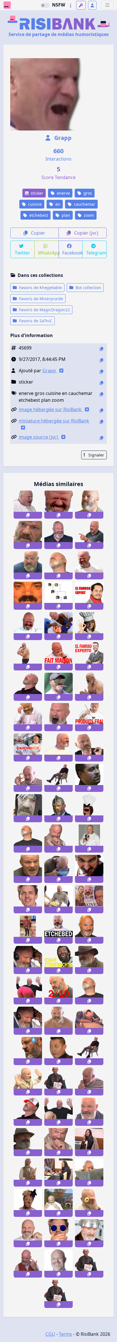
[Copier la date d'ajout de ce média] (101, 360)
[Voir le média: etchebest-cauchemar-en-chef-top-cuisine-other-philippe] (58, 747)
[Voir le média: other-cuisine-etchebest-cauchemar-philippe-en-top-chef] (58, 1021)
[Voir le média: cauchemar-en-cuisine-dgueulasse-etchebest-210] (58, 990)
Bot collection (87, 287)
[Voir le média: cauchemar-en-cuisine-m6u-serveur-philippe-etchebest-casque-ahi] (28, 960)
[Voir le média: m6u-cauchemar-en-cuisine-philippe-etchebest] (28, 990)
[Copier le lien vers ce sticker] (28, 515)
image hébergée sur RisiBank (51, 409)
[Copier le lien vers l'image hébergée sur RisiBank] (101, 410)
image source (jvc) (39, 437)
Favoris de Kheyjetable (40, 287)
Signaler (95, 455)
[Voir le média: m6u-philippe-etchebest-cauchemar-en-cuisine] (58, 838)
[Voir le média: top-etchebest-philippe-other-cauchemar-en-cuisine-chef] (28, 869)
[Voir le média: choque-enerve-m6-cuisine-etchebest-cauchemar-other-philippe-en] (89, 505)
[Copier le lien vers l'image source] (101, 438)
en (57, 204)
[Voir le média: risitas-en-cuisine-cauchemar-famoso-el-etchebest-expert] (89, 596)
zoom (88, 215)
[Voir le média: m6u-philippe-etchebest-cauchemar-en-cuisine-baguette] (28, 1081)
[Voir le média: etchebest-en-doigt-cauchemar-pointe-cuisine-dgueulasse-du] (89, 535)
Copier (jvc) (85, 233)
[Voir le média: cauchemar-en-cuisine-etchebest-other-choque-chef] (58, 899)
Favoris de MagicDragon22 (44, 309)
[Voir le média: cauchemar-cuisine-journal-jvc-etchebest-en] (89, 1172)
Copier (37, 233)
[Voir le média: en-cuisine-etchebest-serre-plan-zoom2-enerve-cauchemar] (28, 505)
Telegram (96, 253)
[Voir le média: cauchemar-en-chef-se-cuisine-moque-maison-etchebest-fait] (89, 717)
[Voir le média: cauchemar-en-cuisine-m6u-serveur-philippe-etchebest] (89, 1112)
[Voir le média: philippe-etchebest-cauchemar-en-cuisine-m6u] (28, 1264)
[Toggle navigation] (107, 5)
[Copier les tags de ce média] (101, 394)
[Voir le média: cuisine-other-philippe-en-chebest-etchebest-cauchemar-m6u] (28, 747)
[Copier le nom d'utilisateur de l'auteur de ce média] (101, 371)
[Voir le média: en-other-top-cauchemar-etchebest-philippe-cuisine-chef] (89, 565)
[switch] (45, 5)
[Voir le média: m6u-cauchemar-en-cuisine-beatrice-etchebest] (58, 1203)
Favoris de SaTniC (35, 320)
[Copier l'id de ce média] (101, 348)
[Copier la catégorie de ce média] (101, 382)
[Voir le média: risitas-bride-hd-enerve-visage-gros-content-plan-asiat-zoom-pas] (28, 596)
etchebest (38, 215)
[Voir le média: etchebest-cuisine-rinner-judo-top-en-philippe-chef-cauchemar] (58, 626)
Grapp (62, 138)
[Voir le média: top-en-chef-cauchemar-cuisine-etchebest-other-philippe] (28, 535)
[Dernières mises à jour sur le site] (70, 5)
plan (65, 215)
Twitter (22, 253)
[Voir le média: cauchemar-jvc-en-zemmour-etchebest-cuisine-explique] (89, 747)
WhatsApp (48, 253)
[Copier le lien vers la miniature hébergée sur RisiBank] (101, 421)
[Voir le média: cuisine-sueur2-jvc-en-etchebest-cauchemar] (28, 1051)
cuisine (34, 204)
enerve (63, 193)
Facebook (72, 253)
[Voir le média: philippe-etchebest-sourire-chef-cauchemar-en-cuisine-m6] (28, 1233)
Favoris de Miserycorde (40, 298)
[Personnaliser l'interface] (81, 5)
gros (87, 193)
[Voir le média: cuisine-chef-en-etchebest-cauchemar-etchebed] (58, 930)
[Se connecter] (92, 5)
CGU (50, 1334)
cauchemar (84, 204)
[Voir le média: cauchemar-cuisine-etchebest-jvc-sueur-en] (28, 717)
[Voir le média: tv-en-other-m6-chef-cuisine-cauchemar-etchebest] (58, 1264)
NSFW (58, 5)
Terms (65, 1334)
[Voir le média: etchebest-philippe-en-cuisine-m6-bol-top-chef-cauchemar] (89, 1233)
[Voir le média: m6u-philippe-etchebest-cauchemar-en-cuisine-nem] (89, 1081)
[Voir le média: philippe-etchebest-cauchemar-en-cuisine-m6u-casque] (28, 1021)
